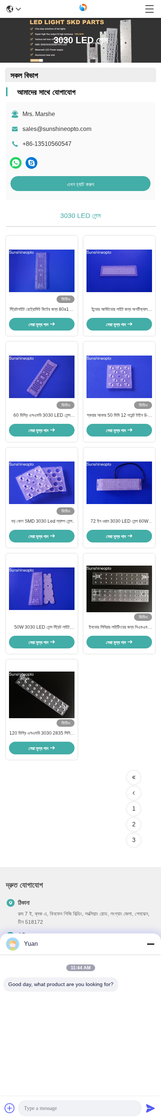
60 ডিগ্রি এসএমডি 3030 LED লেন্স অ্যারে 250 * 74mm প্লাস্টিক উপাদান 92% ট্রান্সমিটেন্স (41, 416)
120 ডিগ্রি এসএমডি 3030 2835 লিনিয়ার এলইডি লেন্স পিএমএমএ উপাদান (42, 733)
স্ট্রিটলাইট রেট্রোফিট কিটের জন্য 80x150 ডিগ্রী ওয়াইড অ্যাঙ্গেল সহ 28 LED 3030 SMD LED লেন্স (41, 310)
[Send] (151, 1108)
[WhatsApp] (15, 163)
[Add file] (9, 1108)
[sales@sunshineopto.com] (31, 163)
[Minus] (150, 943)
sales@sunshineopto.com (56, 129)
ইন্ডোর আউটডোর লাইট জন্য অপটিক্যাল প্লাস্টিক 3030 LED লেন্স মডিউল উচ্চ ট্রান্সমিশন (119, 310)
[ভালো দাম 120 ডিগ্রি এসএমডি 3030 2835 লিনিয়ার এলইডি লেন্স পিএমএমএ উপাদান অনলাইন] (42, 695)
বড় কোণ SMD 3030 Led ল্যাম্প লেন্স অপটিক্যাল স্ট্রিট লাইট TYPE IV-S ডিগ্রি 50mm (42, 522)
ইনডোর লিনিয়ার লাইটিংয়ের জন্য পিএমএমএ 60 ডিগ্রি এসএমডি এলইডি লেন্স (119, 628)
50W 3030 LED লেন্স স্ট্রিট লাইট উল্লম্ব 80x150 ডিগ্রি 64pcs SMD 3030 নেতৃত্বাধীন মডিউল (42, 628)
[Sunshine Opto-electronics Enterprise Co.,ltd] (83, 9)
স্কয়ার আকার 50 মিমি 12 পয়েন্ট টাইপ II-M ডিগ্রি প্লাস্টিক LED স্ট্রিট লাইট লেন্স (119, 416)
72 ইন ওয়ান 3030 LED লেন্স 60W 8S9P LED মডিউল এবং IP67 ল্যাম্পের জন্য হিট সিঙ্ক (119, 522)
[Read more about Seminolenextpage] (133, 777)
